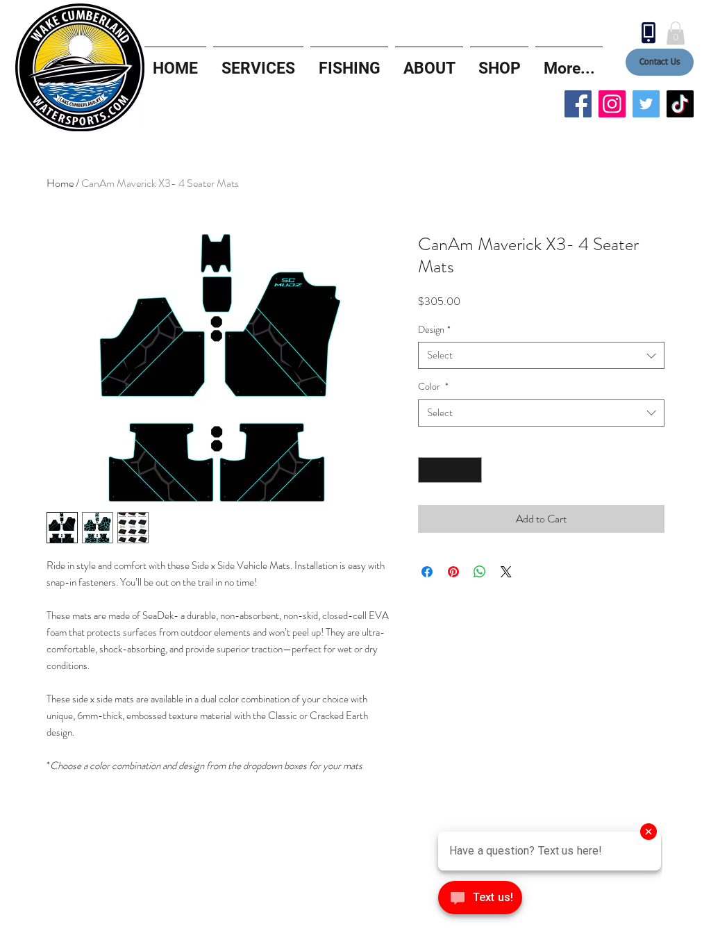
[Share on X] (506, 571)
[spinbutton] (449, 470)
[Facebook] (578, 103)
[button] (675, 33)
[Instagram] (612, 103)
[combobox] (541, 355)
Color (433, 386)
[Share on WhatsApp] (479, 571)
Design (434, 329)
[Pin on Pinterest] (453, 571)
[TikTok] (680, 103)
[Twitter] (646, 103)
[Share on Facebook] (427, 571)
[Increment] (471, 470)
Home (60, 183)
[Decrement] (428, 470)
